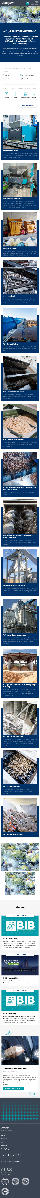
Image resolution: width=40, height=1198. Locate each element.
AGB (2, 1142)
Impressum (4, 1139)
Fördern (15, 97)
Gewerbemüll (25, 79)
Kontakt (3, 1135)
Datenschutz (4, 1145)
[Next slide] (36, 883)
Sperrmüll (7, 79)
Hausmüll (7, 75)
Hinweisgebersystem (6, 1149)
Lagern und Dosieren (25, 97)
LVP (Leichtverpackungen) (28, 75)
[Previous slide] (4, 883)
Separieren (33, 97)
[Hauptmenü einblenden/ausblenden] (36, 3)
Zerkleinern (6, 97)
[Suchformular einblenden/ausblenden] (32, 3)
